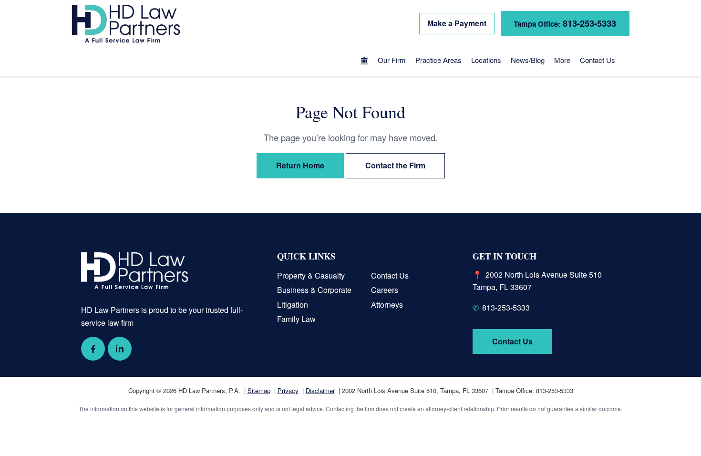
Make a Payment (456, 23)
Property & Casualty (311, 275)
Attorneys (387, 304)
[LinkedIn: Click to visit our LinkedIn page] (120, 349)
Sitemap (258, 390)
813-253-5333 (565, 23)
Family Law (296, 318)
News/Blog (528, 60)
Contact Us (597, 60)
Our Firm (392, 60)
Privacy (288, 390)
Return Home (300, 165)
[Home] (364, 61)
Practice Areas (438, 60)
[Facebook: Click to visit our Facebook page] (93, 349)
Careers (384, 289)
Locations (486, 60)
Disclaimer (320, 390)
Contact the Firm (395, 165)
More (562, 60)
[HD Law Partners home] (126, 24)
